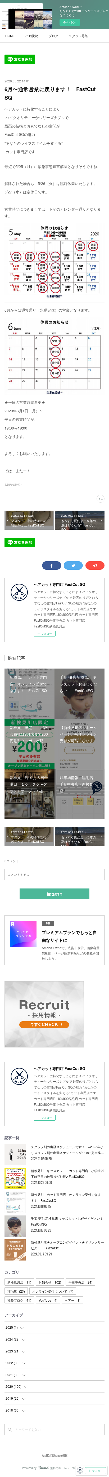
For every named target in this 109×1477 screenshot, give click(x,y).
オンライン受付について (52, 1291)
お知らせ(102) (12, 484)
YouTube (48, 1300)
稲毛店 (16, 1291)
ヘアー (72, 1300)
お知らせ (50, 1282)
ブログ (53, 35)
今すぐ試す (69, 22)
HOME (10, 35)
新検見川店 (19, 1282)
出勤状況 (31, 35)
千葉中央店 (80, 1282)
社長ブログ (19, 1300)
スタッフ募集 (78, 35)
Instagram (54, 894)
